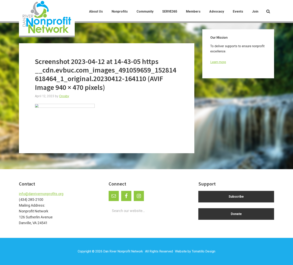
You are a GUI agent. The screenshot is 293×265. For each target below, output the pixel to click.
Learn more (218, 62)
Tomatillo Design (203, 251)
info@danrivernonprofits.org (41, 194)
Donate (236, 214)
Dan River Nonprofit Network (123, 251)
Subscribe (236, 196)
